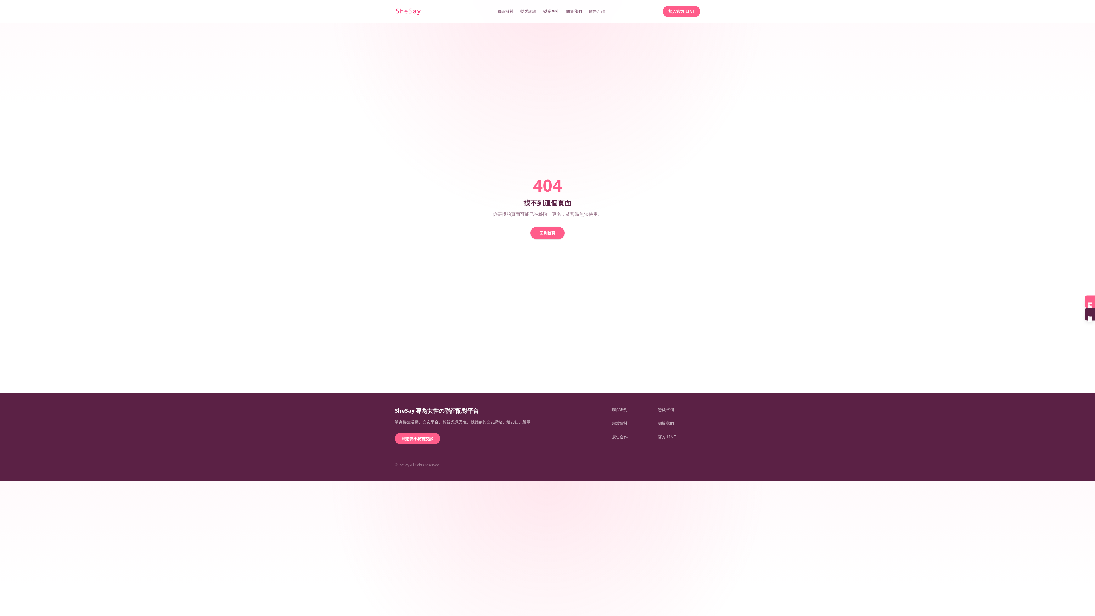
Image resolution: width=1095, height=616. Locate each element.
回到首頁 (547, 233)
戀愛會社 (551, 11)
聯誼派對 (506, 11)
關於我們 (574, 11)
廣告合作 (597, 11)
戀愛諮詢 (528, 11)
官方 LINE (667, 436)
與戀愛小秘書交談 (417, 438)
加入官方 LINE (681, 11)
